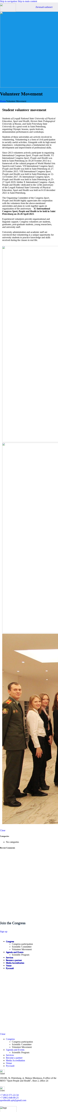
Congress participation (22, 944)
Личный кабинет (44, 7)
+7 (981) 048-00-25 (9, 1097)
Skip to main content (27, 1)
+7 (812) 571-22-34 (9, 1095)
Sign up (3, 931)
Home (3, 101)
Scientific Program (20, 954)
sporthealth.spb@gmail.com (13, 1100)
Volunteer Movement (22, 949)
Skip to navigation (9, 1)
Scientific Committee (22, 946)
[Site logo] (8, 11)
